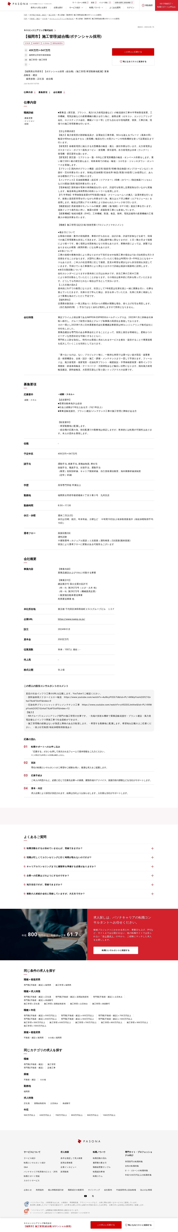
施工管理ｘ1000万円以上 (35, 1026)
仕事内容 (28, 92)
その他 (43, 1080)
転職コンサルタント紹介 (35, 1163)
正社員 (27, 1103)
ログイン (130, 8)
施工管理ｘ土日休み (79, 1004)
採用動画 (65, 1172)
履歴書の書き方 (100, 1163)
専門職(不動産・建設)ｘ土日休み (107, 997)
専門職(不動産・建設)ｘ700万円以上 (114, 1015)
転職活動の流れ (100, 1158)
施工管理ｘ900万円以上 (137, 1022)
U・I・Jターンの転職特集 (136, 1170)
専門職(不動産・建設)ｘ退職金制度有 (72, 997)
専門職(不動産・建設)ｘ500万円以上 (40, 1015)
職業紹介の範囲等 (76, 1190)
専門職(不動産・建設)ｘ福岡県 (37, 985)
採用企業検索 (66, 1163)
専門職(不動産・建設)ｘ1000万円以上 (115, 1019)
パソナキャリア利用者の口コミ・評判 (40, 1172)
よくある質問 (114, 8)
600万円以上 (45, 1115)
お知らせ (28, 1190)
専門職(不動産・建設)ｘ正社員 (37, 997)
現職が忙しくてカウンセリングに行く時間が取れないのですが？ (58, 857)
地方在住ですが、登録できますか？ (43, 884)
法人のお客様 (146, 1190)
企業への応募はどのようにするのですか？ (46, 875)
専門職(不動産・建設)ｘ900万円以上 (77, 1019)
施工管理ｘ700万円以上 (86, 1022)
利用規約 (40, 1190)
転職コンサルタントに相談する (116, 950)
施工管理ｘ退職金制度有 (55, 1004)
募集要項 (43, 92)
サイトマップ (94, 1190)
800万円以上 (77, 1115)
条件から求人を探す (39, 8)
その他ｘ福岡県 (55, 1038)
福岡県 (27, 1091)
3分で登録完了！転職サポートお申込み (166, 5)
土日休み (54, 1103)
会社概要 (57, 92)
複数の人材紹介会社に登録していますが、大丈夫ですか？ (54, 893)
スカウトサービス (32, 1180)
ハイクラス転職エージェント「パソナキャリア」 (40, 3)
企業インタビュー (68, 1167)
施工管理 (52, 1064)
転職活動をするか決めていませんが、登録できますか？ (53, 848)
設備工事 (52, 1068)
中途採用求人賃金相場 (126, 1190)
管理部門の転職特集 (134, 1161)
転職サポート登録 (32, 1176)
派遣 (92, 3)
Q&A (26, 1167)
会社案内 (108, 1190)
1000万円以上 (109, 1115)
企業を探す (58, 8)
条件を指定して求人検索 (71, 1158)
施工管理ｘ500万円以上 (34, 1022)
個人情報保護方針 (56, 1190)
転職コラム (98, 1176)
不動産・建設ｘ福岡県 (34, 1038)
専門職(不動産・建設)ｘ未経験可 (38, 1000)
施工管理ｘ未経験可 (101, 1004)
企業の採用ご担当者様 (122, 3)
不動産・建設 (30, 1080)
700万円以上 (61, 1115)
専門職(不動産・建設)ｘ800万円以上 (40, 1019)
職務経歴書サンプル (102, 1167)
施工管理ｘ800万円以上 (111, 1022)
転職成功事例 (99, 1172)
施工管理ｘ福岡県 (63, 985)
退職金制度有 (40, 1103)
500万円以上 (29, 1115)
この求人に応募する (133, 52)
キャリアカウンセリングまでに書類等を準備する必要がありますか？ (60, 866)
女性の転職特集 (132, 1166)
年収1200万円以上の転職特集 (138, 1175)
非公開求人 (108, 936)
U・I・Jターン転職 (79, 3)
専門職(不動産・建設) (33, 1064)
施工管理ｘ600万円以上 (60, 1022)
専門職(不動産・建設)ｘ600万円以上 (77, 1015)
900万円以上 (93, 1115)
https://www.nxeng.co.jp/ (71, 619)
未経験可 (66, 1103)
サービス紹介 (30, 1158)
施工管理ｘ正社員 (32, 1004)
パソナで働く (103, 3)
